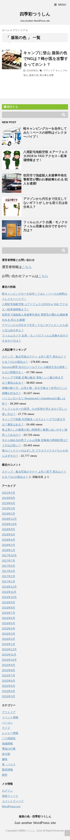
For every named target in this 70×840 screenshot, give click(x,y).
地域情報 (7, 743)
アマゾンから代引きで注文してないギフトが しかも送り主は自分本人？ (45, 202)
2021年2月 (8, 492)
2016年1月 (8, 644)
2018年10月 (9, 524)
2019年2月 (8, 513)
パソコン (7, 722)
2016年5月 (8, 623)
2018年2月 (8, 544)
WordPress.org (11, 806)
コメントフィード (13, 801)
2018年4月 (8, 539)
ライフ (6, 727)
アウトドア (49, 70)
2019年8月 (8, 497)
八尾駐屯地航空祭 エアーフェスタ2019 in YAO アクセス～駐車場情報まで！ (45, 156)
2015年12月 (9, 649)
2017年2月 (8, 576)
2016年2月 (8, 638)
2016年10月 (9, 597)
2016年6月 (8, 618)
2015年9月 (8, 665)
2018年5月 (8, 534)
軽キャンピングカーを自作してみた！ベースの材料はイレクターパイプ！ (45, 132)
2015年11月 (9, 654)
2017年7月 (8, 560)
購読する (12, 106)
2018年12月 (9, 518)
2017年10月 (9, 555)
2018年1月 (8, 550)
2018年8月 (8, 529)
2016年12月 (9, 586)
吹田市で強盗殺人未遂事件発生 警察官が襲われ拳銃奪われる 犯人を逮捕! (45, 179)
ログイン (7, 790)
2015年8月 (8, 670)
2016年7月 (8, 612)
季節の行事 (9, 748)
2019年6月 (8, 503)
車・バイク (9, 764)
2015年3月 (8, 696)
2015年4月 (8, 691)
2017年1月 (8, 581)
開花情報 (7, 769)
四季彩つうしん (35, 14)
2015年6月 (8, 680)
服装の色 (33, 75)
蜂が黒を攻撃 (47, 75)
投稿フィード (10, 795)
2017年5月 (8, 565)
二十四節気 (9, 738)
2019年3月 (8, 508)
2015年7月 (8, 675)
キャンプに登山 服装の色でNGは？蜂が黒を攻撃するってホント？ (45, 59)
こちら (27, 267)
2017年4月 (8, 571)
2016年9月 (8, 602)
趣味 (4, 759)
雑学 (4, 774)
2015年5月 (8, 685)
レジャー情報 (10, 733)
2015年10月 (9, 659)
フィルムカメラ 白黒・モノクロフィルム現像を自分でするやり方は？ (45, 226)
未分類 (6, 753)
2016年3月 (8, 633)
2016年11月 (9, 591)
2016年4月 (8, 628)
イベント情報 (10, 717)
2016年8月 (8, 607)
